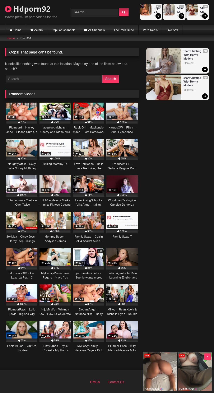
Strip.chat (188, 63)
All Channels (96, 30)
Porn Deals (150, 30)
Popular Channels (63, 30)
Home (18, 30)
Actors (38, 30)
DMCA (95, 382)
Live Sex (172, 30)
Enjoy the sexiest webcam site (157, 10)
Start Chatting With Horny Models (180, 10)
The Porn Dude (124, 30)
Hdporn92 (31, 9)
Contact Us (116, 382)
